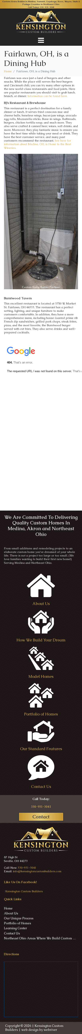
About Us (11, 913)
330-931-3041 (47, 7)
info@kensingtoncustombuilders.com (37, 871)
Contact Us (12, 933)
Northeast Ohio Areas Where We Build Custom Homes (41, 938)
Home (8, 908)
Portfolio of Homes (17, 923)
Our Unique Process (18, 918)
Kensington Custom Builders (24, 891)
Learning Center (15, 928)
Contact (41, 817)
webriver (50, 1030)
